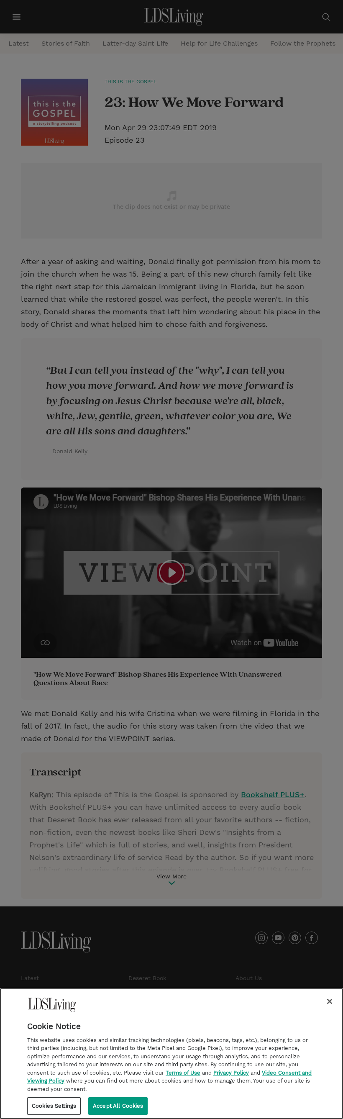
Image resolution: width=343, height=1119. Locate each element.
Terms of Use (183, 1073)
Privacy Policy (231, 1073)
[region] (171, 1053)
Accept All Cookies (118, 1106)
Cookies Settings (54, 1106)
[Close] (329, 1001)
